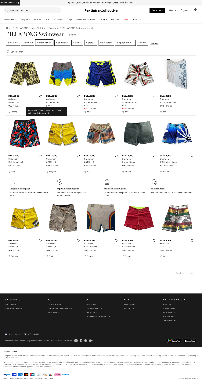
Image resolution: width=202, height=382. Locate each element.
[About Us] (143, 19)
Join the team (169, 316)
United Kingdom (16, 378)
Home (9, 28)
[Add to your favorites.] (40, 96)
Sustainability (169, 308)
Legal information (34, 340)
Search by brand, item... (20, 10)
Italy (51, 378)
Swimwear (54, 28)
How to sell (91, 304)
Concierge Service (13, 308)
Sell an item (157, 10)
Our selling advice (94, 308)
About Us (136, 19)
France (5, 378)
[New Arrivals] (18, 19)
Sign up (185, 10)
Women (37, 19)
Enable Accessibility (10, 2)
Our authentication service (60, 308)
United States (29, 378)
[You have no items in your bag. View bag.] (196, 10)
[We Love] (122, 19)
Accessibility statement (15, 340)
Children (58, 19)
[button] (196, 10)
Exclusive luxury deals (115, 188)
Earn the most (158, 188)
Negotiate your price (20, 188)
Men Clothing (39, 28)
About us (167, 304)
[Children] (65, 19)
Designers (25, 19)
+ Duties (16, 105)
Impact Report (169, 312)
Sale (126, 19)
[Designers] (32, 19)
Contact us (129, 308)
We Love (115, 19)
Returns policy (54, 312)
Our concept (10, 304)
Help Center (129, 304)
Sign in (173, 10)
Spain (46, 378)
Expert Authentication (68, 188)
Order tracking (54, 304)
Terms (46, 340)
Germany (38, 378)
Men (48, 19)
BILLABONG (21, 28)
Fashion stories (169, 320)
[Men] (52, 19)
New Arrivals (9, 19)
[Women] (43, 19)
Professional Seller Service (98, 316)
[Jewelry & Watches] (97, 19)
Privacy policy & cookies (61, 340)
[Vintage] (109, 19)
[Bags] (74, 19)
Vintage (103, 19)
